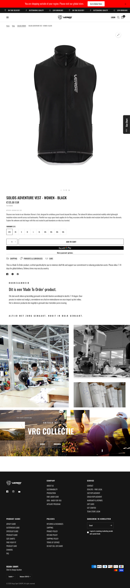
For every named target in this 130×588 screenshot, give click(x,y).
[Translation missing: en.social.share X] (13, 274)
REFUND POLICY (52, 535)
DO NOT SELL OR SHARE (55, 546)
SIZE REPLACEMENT (93, 493)
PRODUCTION (51, 493)
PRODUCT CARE (11, 546)
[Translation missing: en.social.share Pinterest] (18, 274)
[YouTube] (21, 492)
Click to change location (14, 568)
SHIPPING (50, 527)
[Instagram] (15, 491)
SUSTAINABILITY (52, 489)
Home (8, 26)
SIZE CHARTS (10, 538)
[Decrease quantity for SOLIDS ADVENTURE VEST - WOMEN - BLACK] (8, 242)
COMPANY (51, 481)
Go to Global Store (96, 3)
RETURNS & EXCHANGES (55, 523)
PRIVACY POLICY (52, 531)
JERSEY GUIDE (11, 523)
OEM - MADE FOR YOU (54, 500)
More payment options (65, 253)
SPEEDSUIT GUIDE (12, 531)
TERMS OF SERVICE (53, 542)
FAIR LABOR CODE (53, 496)
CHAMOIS (9, 549)
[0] (122, 17)
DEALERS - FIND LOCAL (94, 489)
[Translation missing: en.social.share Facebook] (7, 274)
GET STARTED (91, 507)
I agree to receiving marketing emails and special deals (101, 532)
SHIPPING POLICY (52, 538)
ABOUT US (50, 485)
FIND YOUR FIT (11, 542)
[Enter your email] (110, 525)
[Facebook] (9, 491)
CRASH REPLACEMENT (94, 496)
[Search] (118, 17)
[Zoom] (118, 34)
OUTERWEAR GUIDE (13, 527)
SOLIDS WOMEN (21, 26)
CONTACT (90, 485)
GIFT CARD (90, 504)
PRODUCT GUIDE (13, 519)
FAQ (7, 553)
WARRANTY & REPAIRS (95, 500)
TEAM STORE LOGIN (93, 511)
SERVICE (90, 481)
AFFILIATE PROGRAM (53, 504)
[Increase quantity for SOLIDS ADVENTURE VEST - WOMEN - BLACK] (15, 242)
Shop (13, 26)
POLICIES (51, 519)
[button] (42, 444)
